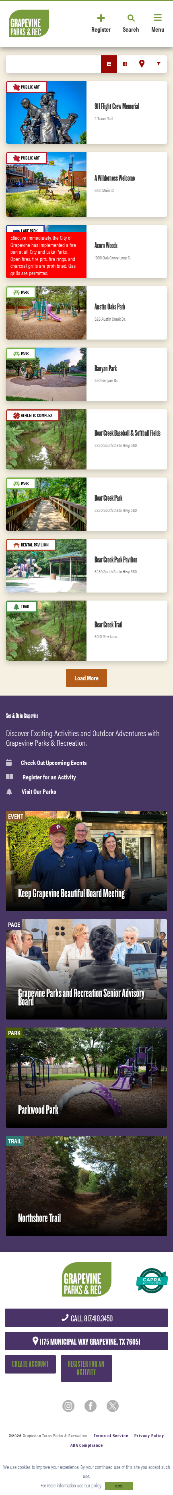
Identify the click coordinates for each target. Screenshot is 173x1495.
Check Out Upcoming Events (53, 762)
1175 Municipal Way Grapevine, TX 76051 (89, 1341)
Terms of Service (111, 1435)
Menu (157, 28)
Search (131, 28)
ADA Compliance (86, 1445)
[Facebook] (90, 1406)
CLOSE (119, 1486)
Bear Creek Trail (108, 624)
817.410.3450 (91, 1318)
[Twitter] (113, 1406)
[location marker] (141, 64)
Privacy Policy (149, 1435)
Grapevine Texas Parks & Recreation (55, 1435)
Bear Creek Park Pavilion (116, 559)
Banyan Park (106, 368)
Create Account (30, 1364)
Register (101, 28)
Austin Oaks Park (110, 306)
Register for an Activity (49, 777)
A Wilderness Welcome (115, 178)
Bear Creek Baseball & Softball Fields (128, 433)
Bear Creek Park (108, 498)
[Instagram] (68, 1406)
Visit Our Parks (39, 791)
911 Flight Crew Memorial (117, 106)
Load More (86, 677)
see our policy (89, 1485)
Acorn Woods (106, 245)
